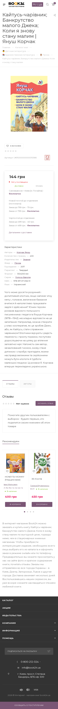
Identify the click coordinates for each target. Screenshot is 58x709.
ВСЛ (32, 489)
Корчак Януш (23, 252)
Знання (26, 259)
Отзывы (10, 384)
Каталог (8, 600)
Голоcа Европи (23, 277)
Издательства (12, 615)
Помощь (8, 638)
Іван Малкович (10, 484)
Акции (6, 608)
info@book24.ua (31, 667)
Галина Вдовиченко (39, 485)
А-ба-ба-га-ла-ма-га (13, 488)
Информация (11, 630)
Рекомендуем (10, 441)
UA (40, 4)
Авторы (27, 384)
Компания (9, 623)
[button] (24, 512)
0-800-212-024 (30, 662)
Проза (17, 263)
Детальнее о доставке (20, 232)
